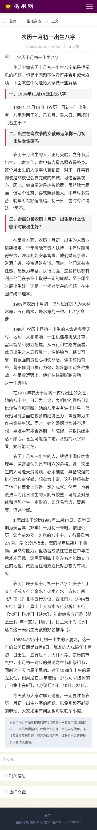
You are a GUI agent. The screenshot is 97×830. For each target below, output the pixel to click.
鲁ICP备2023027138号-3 (62, 822)
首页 (12, 21)
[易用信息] (23, 11)
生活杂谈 (34, 21)
